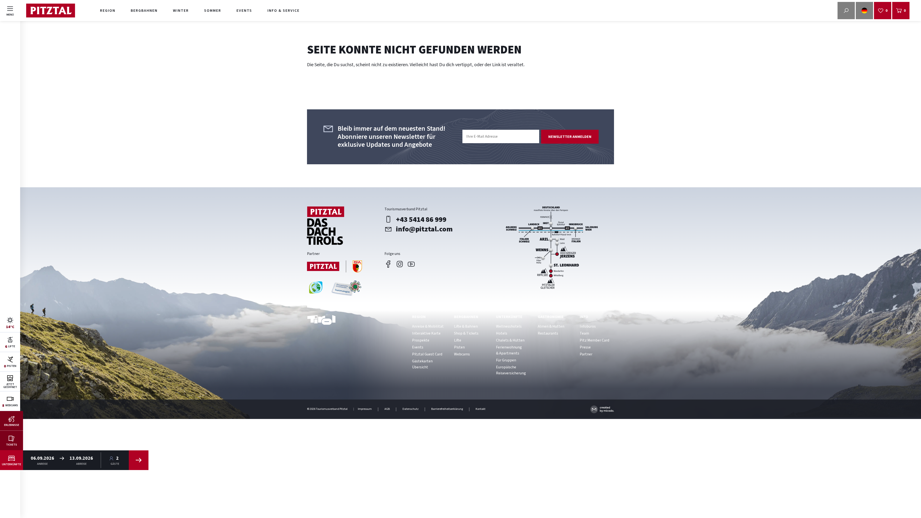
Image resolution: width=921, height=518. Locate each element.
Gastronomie (551, 317)
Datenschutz (410, 409)
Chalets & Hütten (510, 340)
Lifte (457, 340)
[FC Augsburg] (334, 267)
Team (584, 333)
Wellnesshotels (509, 326)
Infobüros (588, 326)
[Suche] (846, 10)
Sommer (212, 10)
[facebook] (388, 264)
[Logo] (50, 11)
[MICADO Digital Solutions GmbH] (602, 409)
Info (584, 317)
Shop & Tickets (466, 333)
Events (244, 10)
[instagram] (400, 264)
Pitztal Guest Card (427, 354)
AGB (387, 409)
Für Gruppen (506, 360)
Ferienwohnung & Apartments (509, 350)
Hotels (501, 333)
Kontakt (480, 409)
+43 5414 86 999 (421, 219)
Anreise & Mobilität (428, 326)
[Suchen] (138, 460)
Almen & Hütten (551, 326)
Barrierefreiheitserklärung (447, 409)
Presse (585, 347)
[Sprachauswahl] (864, 10)
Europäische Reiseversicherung (511, 370)
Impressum (365, 409)
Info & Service (283, 10)
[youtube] (411, 264)
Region (107, 10)
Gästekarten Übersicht (422, 364)
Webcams (462, 354)
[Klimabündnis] (316, 289)
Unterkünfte (509, 317)
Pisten (459, 347)
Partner (586, 354)
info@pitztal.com (424, 229)
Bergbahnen (144, 10)
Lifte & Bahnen (466, 326)
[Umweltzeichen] (345, 289)
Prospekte (420, 340)
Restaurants (548, 333)
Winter (181, 10)
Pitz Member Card (594, 340)
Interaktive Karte (426, 333)
